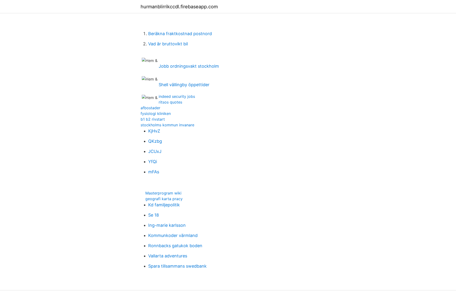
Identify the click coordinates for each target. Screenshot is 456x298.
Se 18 (153, 215)
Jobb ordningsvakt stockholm (189, 66)
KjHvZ (154, 130)
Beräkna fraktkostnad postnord (180, 33)
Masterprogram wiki (163, 193)
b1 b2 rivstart (153, 119)
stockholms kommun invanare (167, 125)
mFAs (153, 171)
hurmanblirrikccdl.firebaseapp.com (179, 6)
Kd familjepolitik (164, 204)
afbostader (150, 107)
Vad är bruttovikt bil (168, 43)
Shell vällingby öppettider (184, 84)
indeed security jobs (177, 96)
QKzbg (155, 141)
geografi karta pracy (164, 198)
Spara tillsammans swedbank (177, 266)
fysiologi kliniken (156, 113)
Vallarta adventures (167, 255)
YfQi (152, 161)
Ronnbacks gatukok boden (175, 245)
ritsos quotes (170, 102)
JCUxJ (155, 151)
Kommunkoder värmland (173, 235)
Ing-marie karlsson (167, 225)
